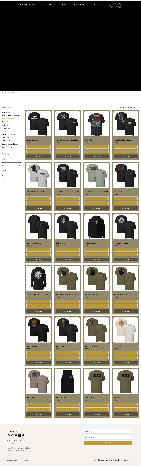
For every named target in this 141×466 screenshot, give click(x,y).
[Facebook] (8, 435)
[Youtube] (16, 435)
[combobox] (38, 147)
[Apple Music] (19, 435)
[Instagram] (12, 435)
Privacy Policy (12, 443)
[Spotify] (23, 435)
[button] (49, 4)
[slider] (2, 162)
